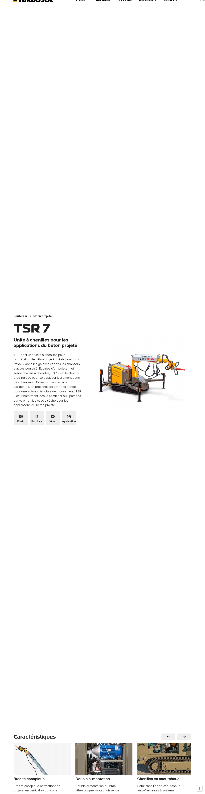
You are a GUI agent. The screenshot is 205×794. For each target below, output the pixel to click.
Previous (168, 737)
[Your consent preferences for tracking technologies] (199, 788)
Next (184, 737)
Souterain (20, 316)
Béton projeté (42, 316)
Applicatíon (69, 421)
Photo (21, 421)
